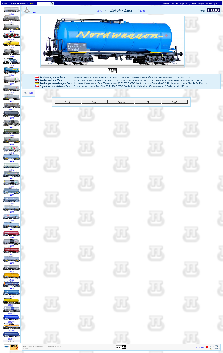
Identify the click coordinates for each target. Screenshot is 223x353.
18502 (11, 297)
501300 (11, 330)
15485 (11, 246)
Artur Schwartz (199, 347)
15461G (11, 40)
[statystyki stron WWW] (121, 348)
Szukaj (179, 4)
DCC (217, 4)
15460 (11, 23)
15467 (11, 93)
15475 (11, 170)
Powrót (166, 4)
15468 (11, 101)
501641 (11, 339)
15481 (11, 221)
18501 (11, 288)
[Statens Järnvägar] (27, 12)
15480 (11, 212)
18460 (11, 255)
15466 (11, 84)
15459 (11, 14)
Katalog (12, 4)
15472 (11, 144)
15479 (11, 204)
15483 (11, 238)
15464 (11, 66)
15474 (11, 161)
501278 (11, 322)
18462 (11, 272)
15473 (11, 153)
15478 (11, 195)
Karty (194, 4)
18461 (11, 263)
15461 (11, 31)
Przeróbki (209, 4)
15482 (11, 229)
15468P (11, 110)
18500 (11, 280)
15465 (11, 75)
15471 (11, 136)
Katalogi (187, 4)
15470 (11, 127)
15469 (11, 118)
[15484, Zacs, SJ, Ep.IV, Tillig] (112, 41)
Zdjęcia (201, 4)
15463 (11, 57)
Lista (172, 4)
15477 (11, 187)
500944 (11, 313)
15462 (11, 48)
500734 (11, 305)
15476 (11, 178)
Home (5, 4)
